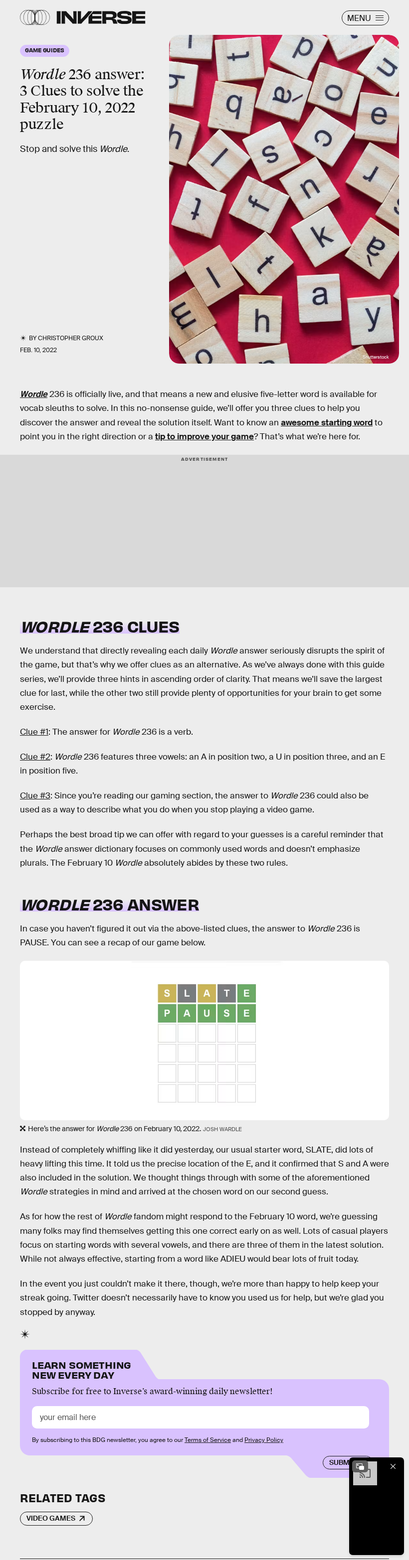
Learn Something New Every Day (81, 1369)
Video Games (50, 1518)
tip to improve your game (204, 436)
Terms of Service (208, 1440)
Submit (342, 1462)
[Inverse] (101, 17)
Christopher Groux (70, 338)
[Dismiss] (393, 1466)
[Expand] (360, 1466)
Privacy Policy (263, 1440)
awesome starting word (327, 422)
